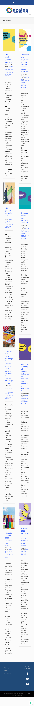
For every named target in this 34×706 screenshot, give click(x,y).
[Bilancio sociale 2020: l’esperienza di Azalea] (9, 518)
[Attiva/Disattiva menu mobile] (30, 14)
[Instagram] (27, 684)
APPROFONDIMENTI (8, 221)
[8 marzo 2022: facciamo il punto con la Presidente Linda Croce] (25, 514)
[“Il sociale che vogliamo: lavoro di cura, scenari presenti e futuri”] (25, 40)
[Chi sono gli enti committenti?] (9, 193)
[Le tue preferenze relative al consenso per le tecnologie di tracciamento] (31, 703)
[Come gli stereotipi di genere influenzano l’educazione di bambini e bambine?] (25, 349)
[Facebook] (27, 674)
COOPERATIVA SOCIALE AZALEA (9, 74)
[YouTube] (27, 679)
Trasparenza (7, 674)
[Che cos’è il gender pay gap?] (9, 40)
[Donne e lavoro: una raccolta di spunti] (25, 198)
